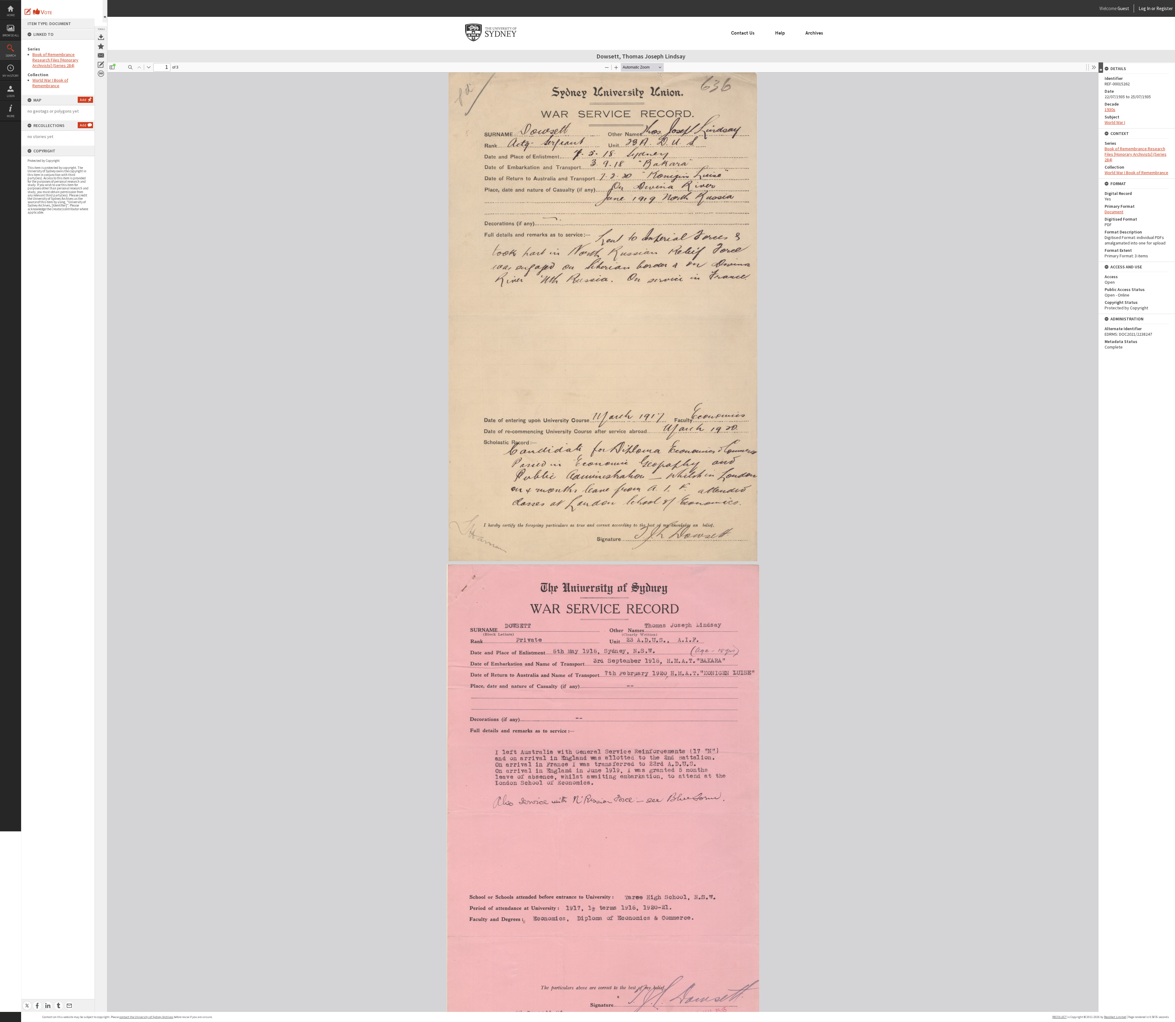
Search (11, 56)
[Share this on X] (27, 1002)
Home (11, 15)
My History (10, 76)
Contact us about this (101, 55)
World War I (1115, 122)
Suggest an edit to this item (27, 11)
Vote (43, 11)
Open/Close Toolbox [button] (105, 11)
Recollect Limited (1115, 1017)
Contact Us (743, 33)
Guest (1123, 8)
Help (780, 33)
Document (1114, 211)
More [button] (10, 116)
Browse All (10, 35)
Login (11, 96)
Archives (814, 33)
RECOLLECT (1059, 1017)
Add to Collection (101, 46)
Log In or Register (1144, 8)
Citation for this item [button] (101, 73)
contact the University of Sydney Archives (146, 1017)
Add (83, 99)
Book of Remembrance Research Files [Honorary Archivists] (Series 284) (55, 60)
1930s (1110, 109)
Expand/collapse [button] (1101, 67)
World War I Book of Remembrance (50, 82)
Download (101, 37)
